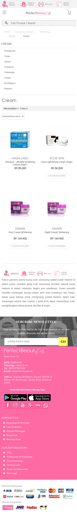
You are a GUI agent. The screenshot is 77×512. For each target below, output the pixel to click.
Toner (7, 56)
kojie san (57, 158)
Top (71, 496)
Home (7, 31)
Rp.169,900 (20, 239)
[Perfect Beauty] (38, 14)
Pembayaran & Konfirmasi (19, 456)
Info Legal (11, 473)
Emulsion (9, 67)
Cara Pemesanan (14, 460)
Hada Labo (20, 158)
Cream (7, 77)
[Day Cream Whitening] (20, 210)
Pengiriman (12, 435)
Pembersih (9, 50)
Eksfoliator (9, 83)
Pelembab (9, 72)
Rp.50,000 (57, 168)
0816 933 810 (16, 365)
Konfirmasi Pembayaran (18, 422)
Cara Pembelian (14, 427)
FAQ (8, 452)
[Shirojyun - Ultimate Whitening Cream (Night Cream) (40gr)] (20, 139)
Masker (8, 88)
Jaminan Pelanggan (15, 431)
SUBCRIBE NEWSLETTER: (36, 322)
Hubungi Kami (13, 439)
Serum (7, 61)
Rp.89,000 (20, 168)
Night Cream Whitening (57, 232)
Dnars (20, 228)
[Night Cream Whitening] (57, 210)
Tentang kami (13, 465)
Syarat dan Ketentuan (17, 469)
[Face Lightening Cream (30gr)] (57, 139)
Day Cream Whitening (20, 232)
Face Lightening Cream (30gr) (56, 162)
